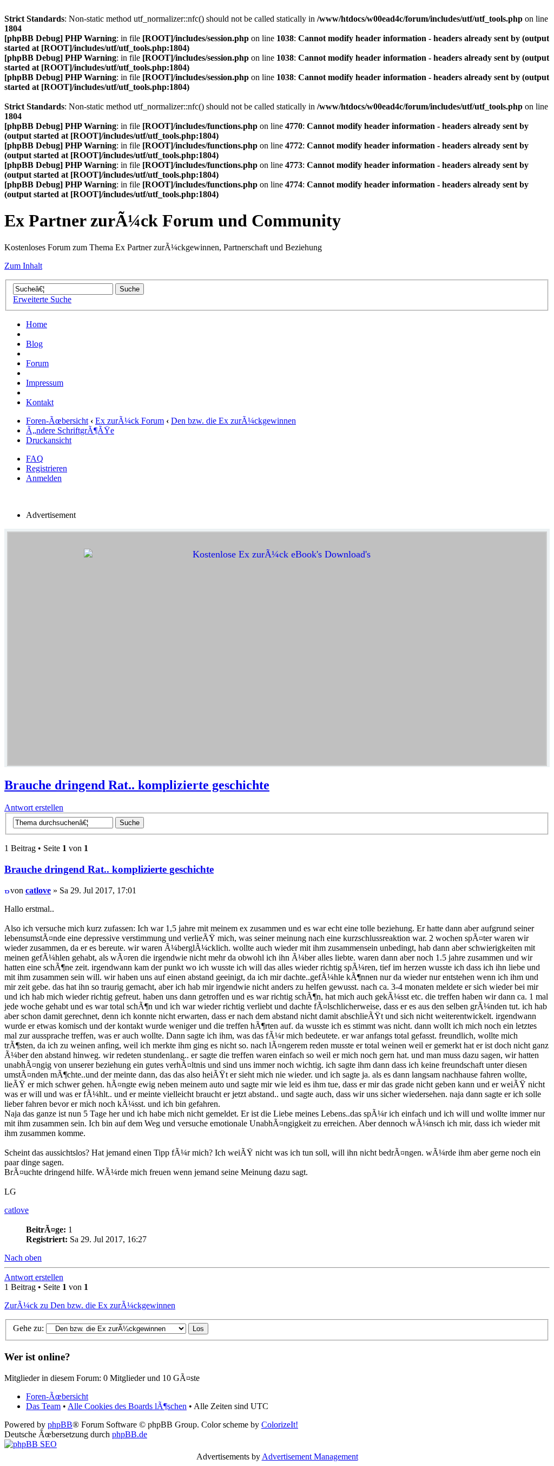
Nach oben (23, 1257)
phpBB (60, 1424)
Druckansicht (48, 440)
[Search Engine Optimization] (30, 1444)
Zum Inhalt (23, 265)
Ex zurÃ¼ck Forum (129, 420)
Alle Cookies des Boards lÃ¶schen (127, 1406)
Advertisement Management (310, 1456)
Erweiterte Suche (42, 299)
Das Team (43, 1406)
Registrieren (46, 468)
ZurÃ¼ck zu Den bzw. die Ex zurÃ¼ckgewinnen (89, 1305)
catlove (38, 890)
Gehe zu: (28, 1328)
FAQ (34, 458)
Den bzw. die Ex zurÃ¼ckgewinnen (233, 420)
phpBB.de (129, 1434)
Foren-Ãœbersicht (57, 420)
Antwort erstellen (33, 807)
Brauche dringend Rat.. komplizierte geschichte (136, 785)
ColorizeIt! (279, 1424)
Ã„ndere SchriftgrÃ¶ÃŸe (70, 430)
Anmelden (44, 478)
